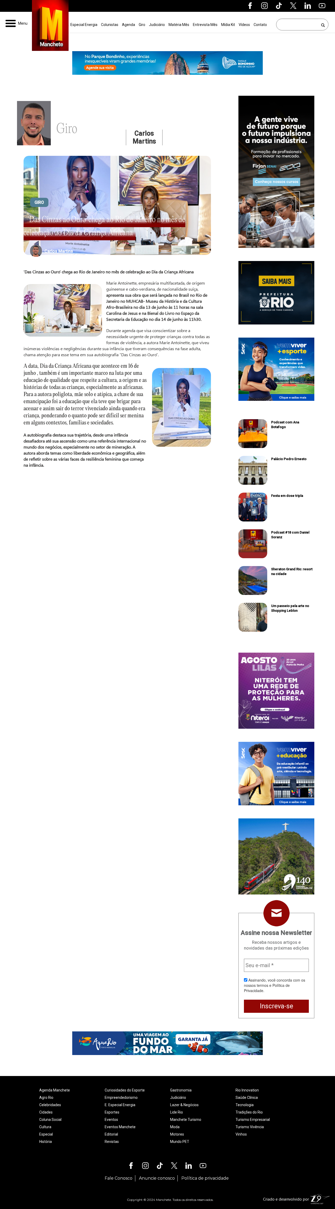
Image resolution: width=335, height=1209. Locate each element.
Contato (260, 25)
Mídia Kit (228, 25)
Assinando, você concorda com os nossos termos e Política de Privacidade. (274, 985)
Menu (22, 23)
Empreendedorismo (121, 1097)
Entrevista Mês (205, 25)
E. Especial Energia (82, 25)
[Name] (323, 24)
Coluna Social (50, 1119)
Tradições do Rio (249, 1112)
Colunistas (109, 25)
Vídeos (244, 25)
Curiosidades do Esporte (125, 1090)
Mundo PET (179, 1141)
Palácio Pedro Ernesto (288, 459)
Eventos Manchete (120, 1127)
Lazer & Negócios (184, 1105)
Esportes (112, 1112)
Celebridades (50, 1105)
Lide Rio (176, 1112)
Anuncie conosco (157, 1178)
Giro (142, 25)
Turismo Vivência (250, 1127)
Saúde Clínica (247, 1097)
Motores (177, 1134)
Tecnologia (245, 1105)
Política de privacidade (205, 1178)
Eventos (111, 1119)
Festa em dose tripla (287, 496)
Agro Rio (46, 1097)
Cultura (45, 1127)
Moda (175, 1127)
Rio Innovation (247, 1090)
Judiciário (157, 25)
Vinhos (241, 1134)
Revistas (112, 1141)
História (45, 1141)
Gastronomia (181, 1090)
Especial (46, 1134)
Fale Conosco (118, 1178)
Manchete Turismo (185, 1119)
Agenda (128, 25)
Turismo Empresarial (253, 1119)
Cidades (46, 1112)
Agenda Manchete (54, 1090)
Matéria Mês (179, 25)
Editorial (111, 1134)
